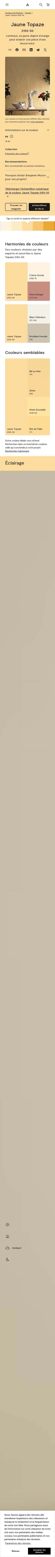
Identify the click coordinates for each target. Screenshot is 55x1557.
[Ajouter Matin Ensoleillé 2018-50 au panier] (38, 400)
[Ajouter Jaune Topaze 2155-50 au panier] (16, 266)
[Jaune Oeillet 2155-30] (48, 226)
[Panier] (47, 4)
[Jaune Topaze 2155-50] (27, 226)
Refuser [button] (16, 1551)
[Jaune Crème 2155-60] (17, 226)
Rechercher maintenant (17, 451)
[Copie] (9, 49)
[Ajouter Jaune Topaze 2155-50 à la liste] (23, 266)
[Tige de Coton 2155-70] (6, 226)
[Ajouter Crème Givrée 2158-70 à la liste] (45, 266)
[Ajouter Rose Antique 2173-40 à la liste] (45, 285)
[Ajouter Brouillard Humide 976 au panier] (38, 327)
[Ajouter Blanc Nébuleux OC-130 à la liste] (45, 308)
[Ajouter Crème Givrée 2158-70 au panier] (38, 266)
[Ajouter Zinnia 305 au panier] (38, 381)
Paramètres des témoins (18, 1543)
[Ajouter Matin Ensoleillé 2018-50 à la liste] (45, 400)
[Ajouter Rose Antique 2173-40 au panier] (38, 285)
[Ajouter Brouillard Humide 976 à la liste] (45, 327)
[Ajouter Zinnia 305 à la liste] (45, 381)
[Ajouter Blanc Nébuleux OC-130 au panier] (38, 308)
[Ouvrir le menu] (7, 4)
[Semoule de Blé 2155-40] (38, 226)
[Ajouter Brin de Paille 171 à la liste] (45, 420)
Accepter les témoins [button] (39, 1551)
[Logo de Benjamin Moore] (27, 4)
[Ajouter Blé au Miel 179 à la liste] (45, 362)
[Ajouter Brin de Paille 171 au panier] (38, 420)
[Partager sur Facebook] (17, 49)
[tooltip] (11, 136)
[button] (40, 4)
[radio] (7, 1224)
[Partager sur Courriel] (24, 49)
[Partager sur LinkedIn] (31, 49)
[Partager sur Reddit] (38, 49)
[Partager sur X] (45, 49)
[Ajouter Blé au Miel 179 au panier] (38, 362)
